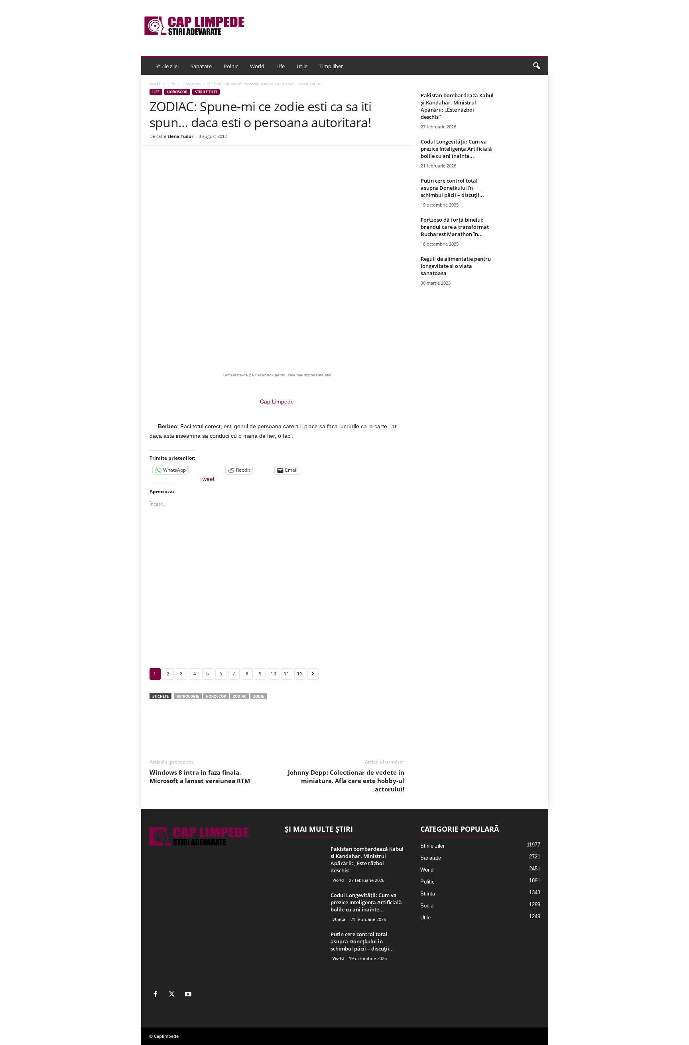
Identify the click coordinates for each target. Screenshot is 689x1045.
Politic (231, 66)
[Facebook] (209, 170)
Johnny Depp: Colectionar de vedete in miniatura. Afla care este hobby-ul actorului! (346, 780)
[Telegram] (282, 170)
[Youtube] (189, 995)
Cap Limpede (277, 401)
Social (427, 906)
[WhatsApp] (264, 170)
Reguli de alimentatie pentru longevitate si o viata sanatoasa (456, 266)
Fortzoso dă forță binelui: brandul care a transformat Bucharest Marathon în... (455, 227)
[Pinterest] (246, 170)
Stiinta (339, 919)
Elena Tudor (180, 136)
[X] (173, 995)
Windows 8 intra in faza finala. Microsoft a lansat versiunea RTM (200, 776)
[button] (536, 66)
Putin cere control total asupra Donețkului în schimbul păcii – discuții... (452, 188)
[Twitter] (227, 170)
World (257, 66)
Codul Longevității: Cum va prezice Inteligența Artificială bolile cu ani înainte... (456, 148)
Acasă (155, 84)
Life (280, 66)
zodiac (239, 696)
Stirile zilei (167, 66)
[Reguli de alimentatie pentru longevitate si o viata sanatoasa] (520, 270)
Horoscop (192, 84)
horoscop (216, 696)
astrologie (188, 696)
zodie (258, 696)
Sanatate (201, 66)
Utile (302, 66)
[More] (301, 170)
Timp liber (331, 66)
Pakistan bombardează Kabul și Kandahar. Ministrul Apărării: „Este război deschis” (457, 106)
